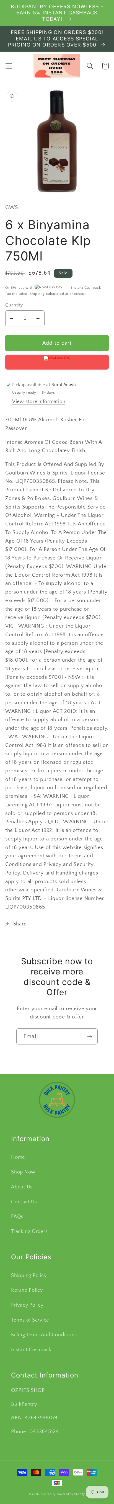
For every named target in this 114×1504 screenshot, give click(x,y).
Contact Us (24, 1202)
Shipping (37, 294)
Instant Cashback (31, 1350)
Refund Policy (27, 1290)
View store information (39, 401)
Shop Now (23, 1172)
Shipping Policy (28, 1275)
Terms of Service (30, 1320)
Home (18, 1157)
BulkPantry (48, 1494)
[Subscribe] (89, 1036)
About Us (22, 1187)
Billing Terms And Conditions (44, 1335)
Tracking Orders (29, 1231)
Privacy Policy (27, 1305)
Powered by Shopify (70, 1494)
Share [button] (20, 924)
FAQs (17, 1216)
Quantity (14, 305)
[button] (8, 66)
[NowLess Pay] (57, 362)
